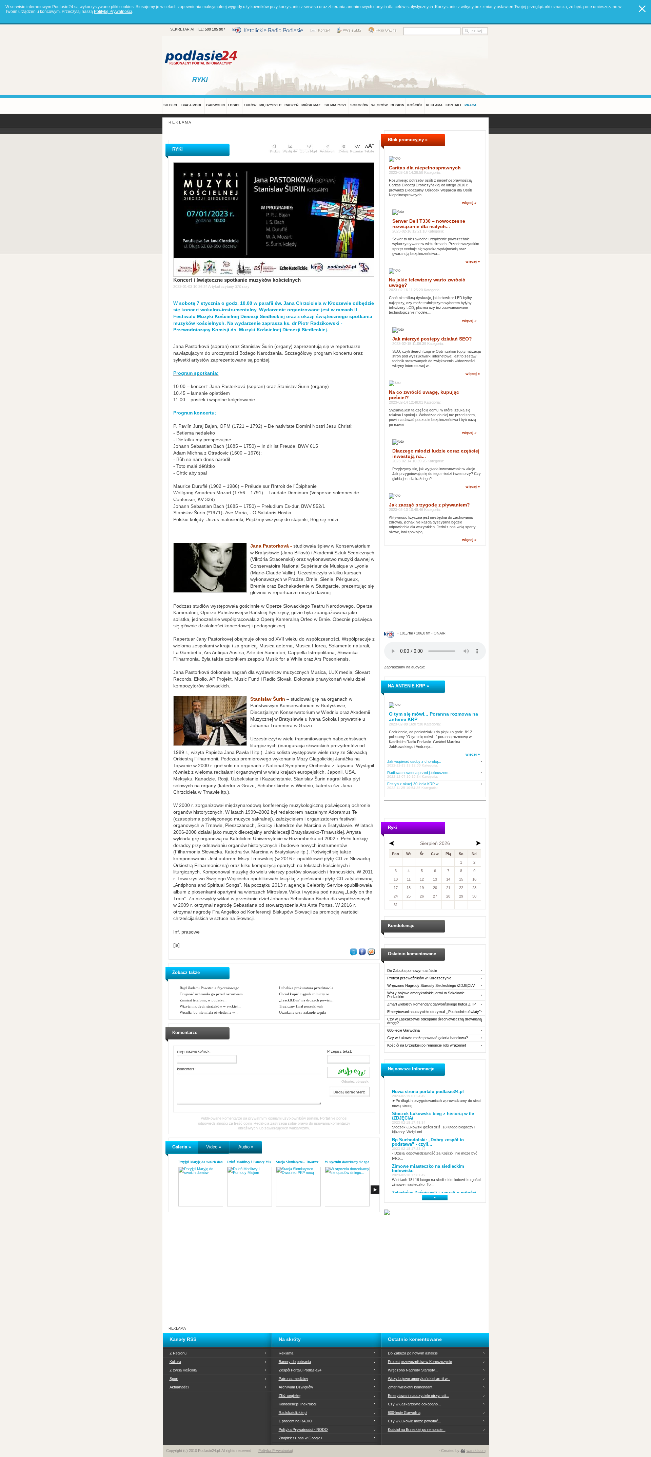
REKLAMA (434, 105)
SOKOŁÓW (359, 105)
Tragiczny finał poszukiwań (301, 1006)
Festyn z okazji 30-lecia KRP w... (414, 784)
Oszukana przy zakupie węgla (302, 1012)
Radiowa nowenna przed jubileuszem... (419, 773)
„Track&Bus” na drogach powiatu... (307, 1000)
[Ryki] (201, 79)
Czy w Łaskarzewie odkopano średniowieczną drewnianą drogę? (434, 1021)
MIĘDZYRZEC (270, 105)
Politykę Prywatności (113, 11)
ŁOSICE (234, 105)
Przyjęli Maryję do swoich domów (203, 1162)
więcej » (469, 203)
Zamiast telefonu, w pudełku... (204, 1000)
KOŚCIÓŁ (415, 105)
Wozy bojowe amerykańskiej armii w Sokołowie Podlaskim (426, 995)
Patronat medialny (293, 1379)
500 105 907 (215, 29)
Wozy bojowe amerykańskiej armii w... (419, 1379)
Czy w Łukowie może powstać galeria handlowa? (427, 1038)
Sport (174, 1379)
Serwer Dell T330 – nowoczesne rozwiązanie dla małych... (428, 223)
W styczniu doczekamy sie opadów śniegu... (357, 1162)
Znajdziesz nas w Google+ (300, 1438)
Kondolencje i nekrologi (297, 1404)
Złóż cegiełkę (289, 1396)
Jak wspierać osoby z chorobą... (414, 761)
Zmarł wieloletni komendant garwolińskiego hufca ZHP (431, 1004)
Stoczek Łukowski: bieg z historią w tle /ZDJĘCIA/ (433, 1116)
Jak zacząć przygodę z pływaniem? (429, 505)
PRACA (470, 105)
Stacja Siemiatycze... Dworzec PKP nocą (305, 1162)
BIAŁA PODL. (192, 105)
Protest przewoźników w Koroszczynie (419, 978)
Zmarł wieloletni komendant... (411, 1387)
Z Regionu (178, 1353)
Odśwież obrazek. (355, 1081)
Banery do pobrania (295, 1362)
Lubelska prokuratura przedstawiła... (307, 988)
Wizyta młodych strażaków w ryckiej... (210, 1006)
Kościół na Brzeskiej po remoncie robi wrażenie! (426, 1045)
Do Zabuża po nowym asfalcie (412, 971)
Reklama (286, 1353)
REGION (397, 105)
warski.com (476, 1451)
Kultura (175, 1362)
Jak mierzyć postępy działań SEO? (432, 339)
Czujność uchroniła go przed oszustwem (211, 994)
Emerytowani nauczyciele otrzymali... (418, 1396)
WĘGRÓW (379, 105)
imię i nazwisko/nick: (194, 1051)
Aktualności (179, 1387)
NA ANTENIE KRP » (408, 685)
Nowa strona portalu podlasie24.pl (428, 1091)
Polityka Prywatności (275, 1451)
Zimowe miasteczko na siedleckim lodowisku (428, 1168)
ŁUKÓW (250, 105)
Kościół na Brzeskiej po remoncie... (417, 1429)
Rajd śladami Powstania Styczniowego (209, 988)
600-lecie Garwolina (403, 1030)
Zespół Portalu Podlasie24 (300, 1370)
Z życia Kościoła (183, 1370)
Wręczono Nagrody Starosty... (413, 1370)
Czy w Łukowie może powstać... (414, 1421)
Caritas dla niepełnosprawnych (425, 167)
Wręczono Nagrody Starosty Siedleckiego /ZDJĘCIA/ (431, 986)
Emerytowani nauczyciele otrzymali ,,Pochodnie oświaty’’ (433, 1012)
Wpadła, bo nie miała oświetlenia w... (209, 1012)
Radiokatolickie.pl (293, 1412)
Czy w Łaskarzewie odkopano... (414, 1404)
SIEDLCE (170, 105)
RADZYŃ (291, 105)
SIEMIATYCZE (335, 105)
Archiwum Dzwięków (296, 1387)
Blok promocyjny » (408, 139)
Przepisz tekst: (339, 1051)
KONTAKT (453, 105)
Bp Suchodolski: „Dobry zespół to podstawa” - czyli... (428, 1142)
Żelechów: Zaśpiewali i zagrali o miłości (434, 1192)
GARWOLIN (215, 105)
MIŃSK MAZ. (311, 105)
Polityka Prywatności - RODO (303, 1429)
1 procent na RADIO (295, 1421)
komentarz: (186, 1069)
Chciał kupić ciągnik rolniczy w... (305, 994)
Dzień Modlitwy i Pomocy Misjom (251, 1162)
